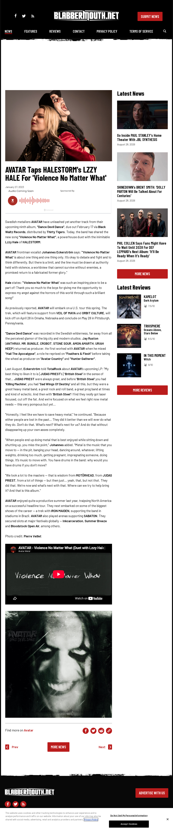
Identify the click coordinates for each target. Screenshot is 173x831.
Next (102, 747)
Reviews (55, 31)
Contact (79, 31)
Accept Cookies (129, 824)
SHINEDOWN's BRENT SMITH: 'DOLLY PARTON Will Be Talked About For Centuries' (141, 191)
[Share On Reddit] (101, 731)
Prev (15, 747)
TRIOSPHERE (152, 326)
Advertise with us (152, 793)
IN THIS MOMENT (155, 355)
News (8, 31)
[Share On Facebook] (86, 731)
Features (30, 31)
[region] (86, 819)
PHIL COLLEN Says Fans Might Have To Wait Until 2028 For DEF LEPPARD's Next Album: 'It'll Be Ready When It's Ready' (141, 249)
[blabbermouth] (86, 19)
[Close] (167, 819)
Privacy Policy (107, 31)
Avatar (28, 730)
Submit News (150, 16)
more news (142, 273)
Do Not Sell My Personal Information (128, 815)
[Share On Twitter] (93, 731)
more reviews (142, 390)
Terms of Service (141, 31)
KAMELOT (150, 296)
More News (58, 747)
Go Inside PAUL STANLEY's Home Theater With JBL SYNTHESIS (139, 137)
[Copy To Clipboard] (109, 731)
